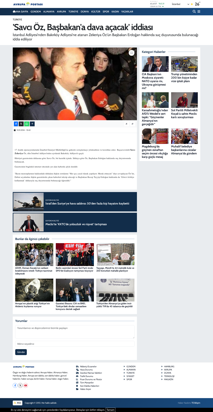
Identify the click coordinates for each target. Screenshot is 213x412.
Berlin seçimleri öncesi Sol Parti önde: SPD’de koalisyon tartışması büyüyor (74, 269)
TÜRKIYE (130, 373)
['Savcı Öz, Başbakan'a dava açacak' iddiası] (75, 83)
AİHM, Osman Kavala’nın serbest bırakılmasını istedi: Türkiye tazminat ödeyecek (33, 271)
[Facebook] (15, 385)
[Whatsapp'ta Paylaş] (26, 124)
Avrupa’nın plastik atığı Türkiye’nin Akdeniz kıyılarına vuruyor (32, 305)
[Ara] (194, 12)
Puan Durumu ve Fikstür (91, 379)
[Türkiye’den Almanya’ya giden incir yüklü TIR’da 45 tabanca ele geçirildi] (115, 289)
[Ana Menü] (198, 12)
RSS (19, 403)
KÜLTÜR (95, 11)
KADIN (115, 11)
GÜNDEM (36, 11)
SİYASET (130, 376)
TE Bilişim (196, 403)
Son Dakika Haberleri (89, 386)
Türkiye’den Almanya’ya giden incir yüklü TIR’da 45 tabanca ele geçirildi (114, 305)
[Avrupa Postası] (28, 4)
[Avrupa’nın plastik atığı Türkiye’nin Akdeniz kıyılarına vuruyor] (34, 289)
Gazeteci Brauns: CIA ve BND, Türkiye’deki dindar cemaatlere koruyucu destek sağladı (71, 306)
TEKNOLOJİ (169, 376)
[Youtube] (25, 385)
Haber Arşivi (85, 389)
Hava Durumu (86, 369)
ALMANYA (48, 11)
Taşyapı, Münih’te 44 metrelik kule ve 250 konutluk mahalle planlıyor (115, 269)
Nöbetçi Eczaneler (88, 366)
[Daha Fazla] (32, 124)
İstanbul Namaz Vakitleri (91, 373)
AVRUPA (61, 11)
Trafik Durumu (86, 376)
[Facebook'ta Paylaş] (16, 124)
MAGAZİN (168, 379)
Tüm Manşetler (87, 382)
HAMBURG (169, 366)
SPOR (106, 11)
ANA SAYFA (22, 11)
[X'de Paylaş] (21, 124)
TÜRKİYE (73, 11)
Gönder (21, 352)
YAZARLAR (127, 11)
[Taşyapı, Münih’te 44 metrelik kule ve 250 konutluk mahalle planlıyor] (115, 254)
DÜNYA (85, 11)
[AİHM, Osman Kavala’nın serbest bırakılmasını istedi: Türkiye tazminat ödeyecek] (34, 254)
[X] (20, 385)
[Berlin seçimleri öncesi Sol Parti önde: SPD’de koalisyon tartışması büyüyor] (75, 254)
